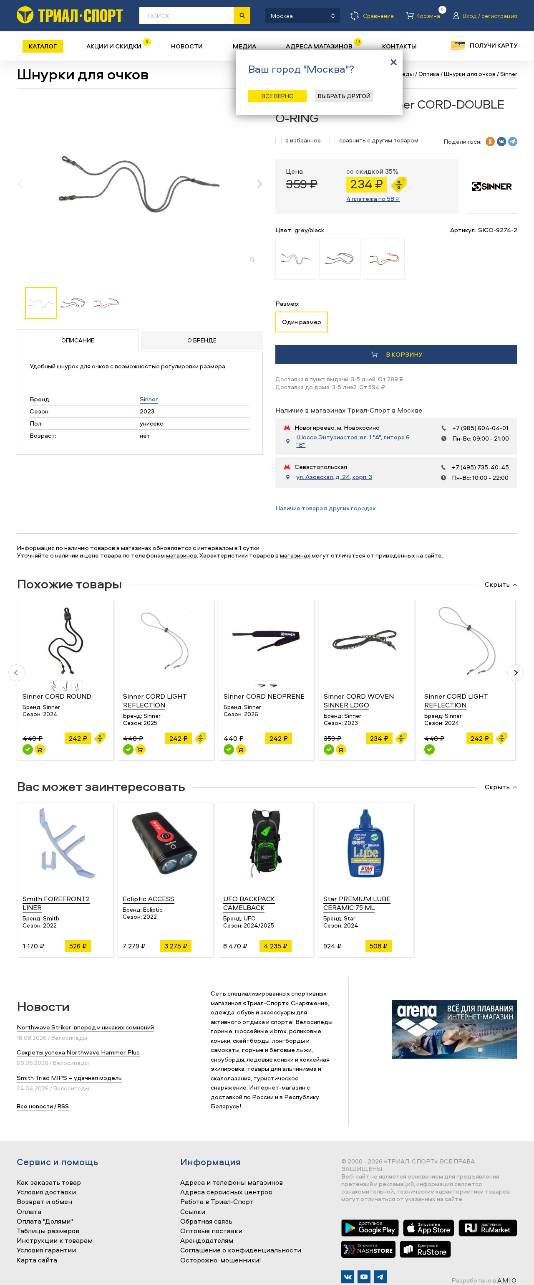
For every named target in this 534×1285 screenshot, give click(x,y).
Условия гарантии (46, 1250)
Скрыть (497, 584)
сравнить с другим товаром (378, 140)
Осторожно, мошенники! (220, 1260)
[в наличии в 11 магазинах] (229, 749)
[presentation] (24, 183)
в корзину (404, 354)
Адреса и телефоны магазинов (231, 1183)
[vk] (501, 141)
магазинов (181, 555)
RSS (63, 1106)
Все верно (278, 96)
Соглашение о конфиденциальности (240, 1250)
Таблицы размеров (48, 1231)
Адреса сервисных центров (226, 1192)
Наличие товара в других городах (325, 508)
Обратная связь (206, 1221)
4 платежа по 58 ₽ (373, 198)
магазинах (295, 555)
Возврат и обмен (44, 1202)
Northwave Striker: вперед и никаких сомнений (85, 1027)
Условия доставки (46, 1192)
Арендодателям (206, 1241)
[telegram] (512, 141)
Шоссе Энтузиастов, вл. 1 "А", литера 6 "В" (353, 441)
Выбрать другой (344, 96)
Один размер (301, 321)
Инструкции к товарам (55, 1241)
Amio (507, 1280)
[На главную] (70, 14)
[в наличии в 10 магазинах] (28, 749)
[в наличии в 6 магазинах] (329, 749)
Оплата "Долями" (45, 1221)
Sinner (149, 399)
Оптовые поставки (211, 1231)
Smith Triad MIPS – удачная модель (69, 1077)
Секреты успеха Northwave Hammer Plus (78, 1052)
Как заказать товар (49, 1183)
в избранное (303, 140)
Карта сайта (37, 1260)
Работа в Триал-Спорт (217, 1202)
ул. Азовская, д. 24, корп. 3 (334, 477)
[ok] (490, 141)
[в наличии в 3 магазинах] (128, 749)
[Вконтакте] (347, 1276)
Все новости (35, 1106)
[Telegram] (380, 1276)
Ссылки (192, 1212)
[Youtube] (364, 1276)
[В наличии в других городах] (429, 749)
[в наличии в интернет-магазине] (40, 749)
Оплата (29, 1212)
